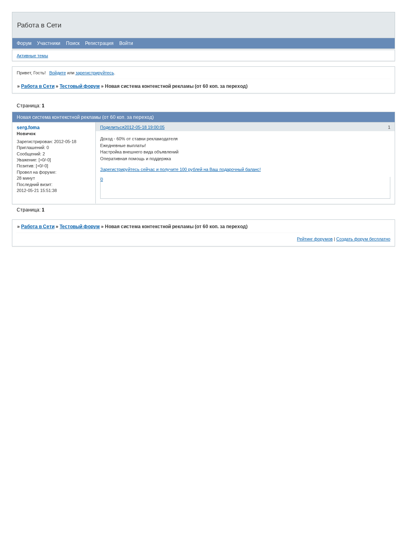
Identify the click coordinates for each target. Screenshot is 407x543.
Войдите (57, 72)
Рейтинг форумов (315, 239)
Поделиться (112, 127)
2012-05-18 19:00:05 (144, 127)
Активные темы (32, 55)
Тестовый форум (80, 86)
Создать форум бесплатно (363, 239)
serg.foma (28, 127)
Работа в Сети (37, 86)
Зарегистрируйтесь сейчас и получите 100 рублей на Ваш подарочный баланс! (180, 169)
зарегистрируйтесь (95, 72)
